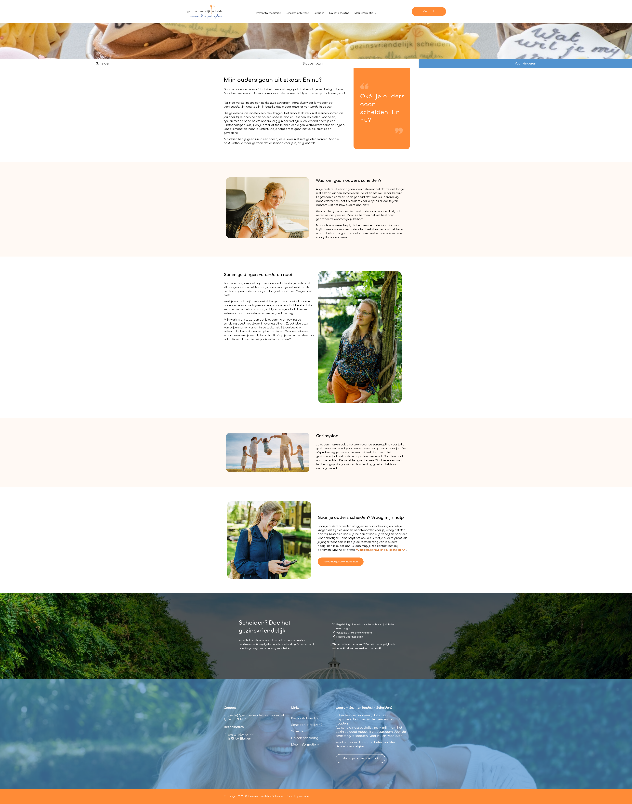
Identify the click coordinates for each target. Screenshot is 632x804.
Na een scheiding (339, 13)
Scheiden (319, 13)
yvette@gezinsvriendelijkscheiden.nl (381, 549)
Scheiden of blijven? (297, 13)
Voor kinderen (525, 63)
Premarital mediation (268, 13)
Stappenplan (312, 63)
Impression (301, 796)
